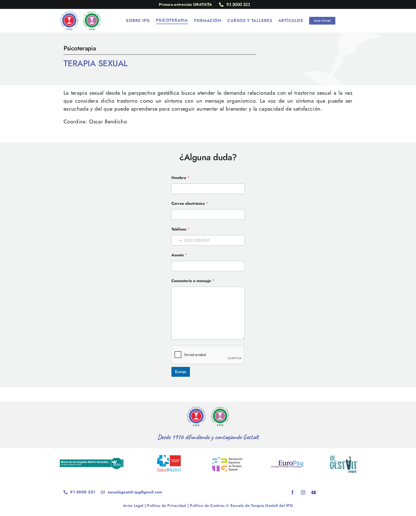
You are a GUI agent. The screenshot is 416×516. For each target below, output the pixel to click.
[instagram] (303, 492)
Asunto (179, 255)
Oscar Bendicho (108, 121)
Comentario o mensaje (192, 280)
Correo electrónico (189, 203)
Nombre (180, 177)
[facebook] (292, 492)
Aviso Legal (133, 505)
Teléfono (180, 229)
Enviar (180, 372)
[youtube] (314, 492)
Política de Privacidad (166, 505)
